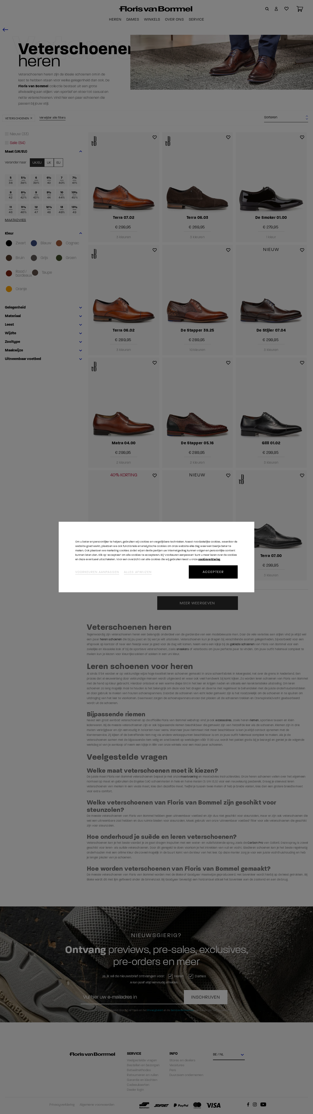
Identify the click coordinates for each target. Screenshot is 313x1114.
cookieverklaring (209, 559)
